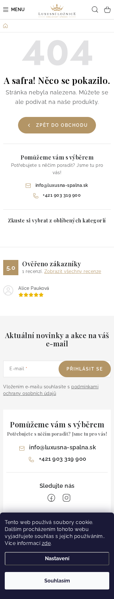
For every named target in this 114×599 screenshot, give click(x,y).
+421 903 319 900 (62, 195)
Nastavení (57, 558)
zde (46, 543)
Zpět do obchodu (62, 125)
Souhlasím (57, 581)
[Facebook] (51, 498)
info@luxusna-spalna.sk (61, 185)
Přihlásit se (84, 368)
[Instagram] (66, 498)
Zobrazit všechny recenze (72, 271)
